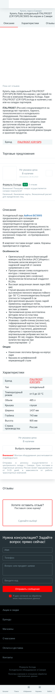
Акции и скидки (11, 610)
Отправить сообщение (27, 589)
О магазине (9, 638)
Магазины (8, 629)
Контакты (8, 657)
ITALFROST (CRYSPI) (29, 142)
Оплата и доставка (13, 648)
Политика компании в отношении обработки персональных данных (27, 675)
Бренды (7, 619)
